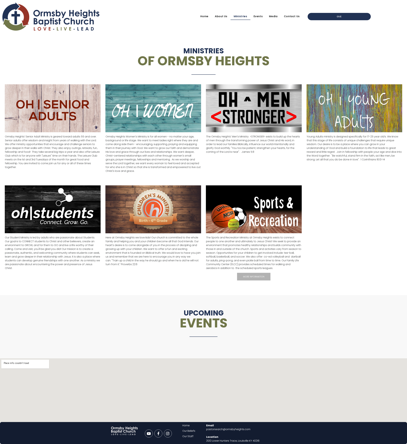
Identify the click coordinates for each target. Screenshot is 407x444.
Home (204, 16)
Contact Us (292, 16)
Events (258, 16)
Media (273, 16)
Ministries (240, 16)
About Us (221, 16)
